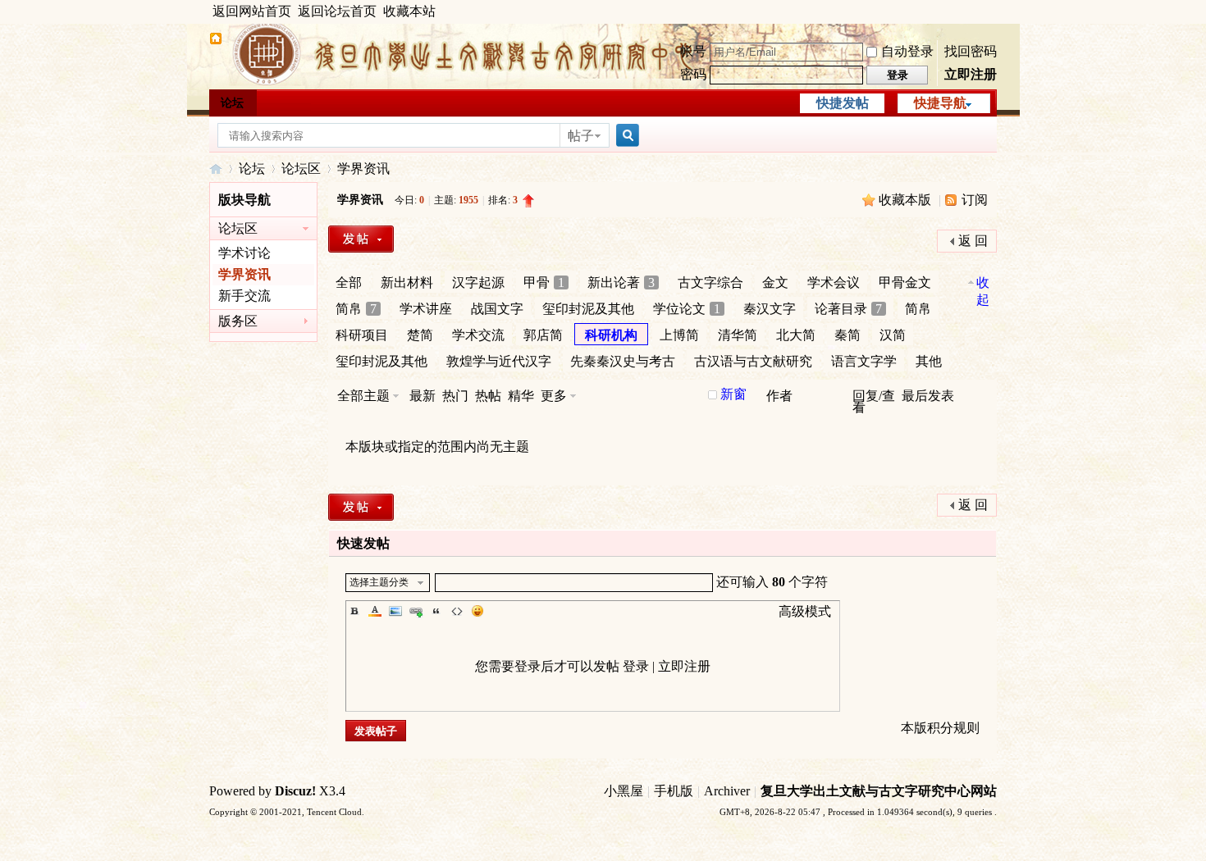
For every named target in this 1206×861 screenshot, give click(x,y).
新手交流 (244, 296)
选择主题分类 (379, 582)
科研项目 (362, 335)
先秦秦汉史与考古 (622, 361)
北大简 (795, 335)
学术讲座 (426, 309)
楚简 (420, 335)
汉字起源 (478, 282)
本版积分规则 (940, 728)
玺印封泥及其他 (588, 309)
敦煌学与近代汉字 (498, 361)
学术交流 (478, 335)
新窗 (733, 394)
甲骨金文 (905, 282)
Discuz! (295, 791)
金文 (775, 282)
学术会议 (833, 282)
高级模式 (805, 611)
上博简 (679, 335)
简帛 (356, 309)
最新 (422, 396)
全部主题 (363, 396)
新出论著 (621, 282)
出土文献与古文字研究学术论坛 (215, 168)
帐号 (693, 51)
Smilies (477, 611)
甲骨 (543, 282)
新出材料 (407, 282)
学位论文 (686, 309)
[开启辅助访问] (993, 11)
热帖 (488, 396)
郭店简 (543, 335)
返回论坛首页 (337, 11)
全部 (349, 282)
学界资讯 (363, 168)
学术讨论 (244, 253)
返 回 (973, 241)
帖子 (581, 136)
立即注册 (970, 74)
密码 (693, 74)
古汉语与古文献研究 (753, 361)
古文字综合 (710, 282)
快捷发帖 (842, 103)
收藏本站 (409, 11)
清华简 (737, 335)
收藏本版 (906, 200)
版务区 (238, 321)
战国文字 (497, 309)
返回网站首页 (251, 11)
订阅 (975, 200)
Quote (436, 611)
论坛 (232, 103)
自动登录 (907, 51)
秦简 (847, 335)
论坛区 (301, 168)
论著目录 (848, 309)
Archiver (727, 791)
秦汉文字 (769, 309)
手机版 (673, 791)
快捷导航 (940, 103)
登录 (636, 666)
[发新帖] (361, 239)
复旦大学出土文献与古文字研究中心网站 (879, 791)
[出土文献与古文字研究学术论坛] (215, 41)
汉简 (892, 335)
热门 (455, 396)
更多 (554, 396)
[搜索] (625, 135)
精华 (521, 396)
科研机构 (611, 335)
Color (375, 611)
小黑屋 (623, 791)
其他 (929, 361)
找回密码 (970, 51)
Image (395, 611)
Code (457, 611)
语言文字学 (864, 361)
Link (416, 611)
